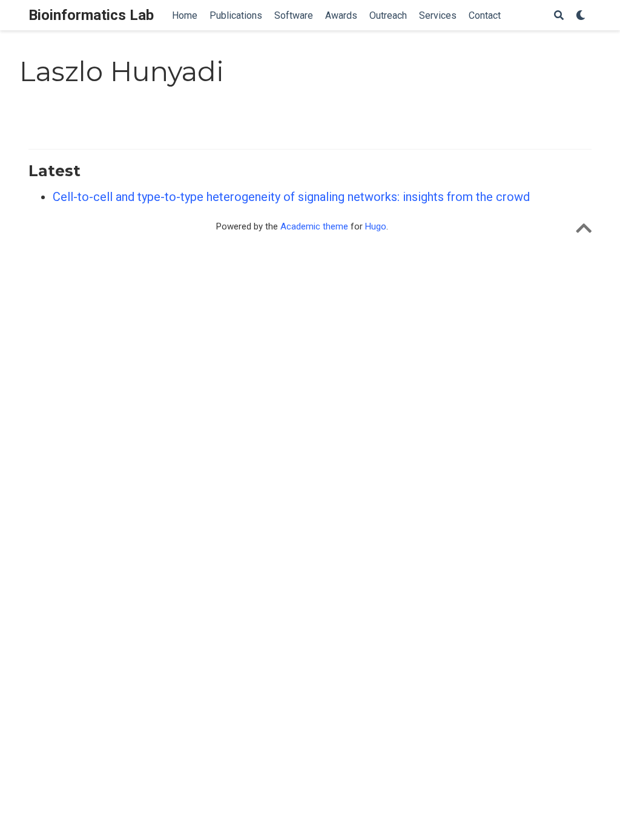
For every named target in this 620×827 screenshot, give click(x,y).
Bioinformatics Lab (91, 15)
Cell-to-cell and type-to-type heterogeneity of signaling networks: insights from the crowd (291, 196)
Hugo (375, 226)
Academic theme (314, 226)
